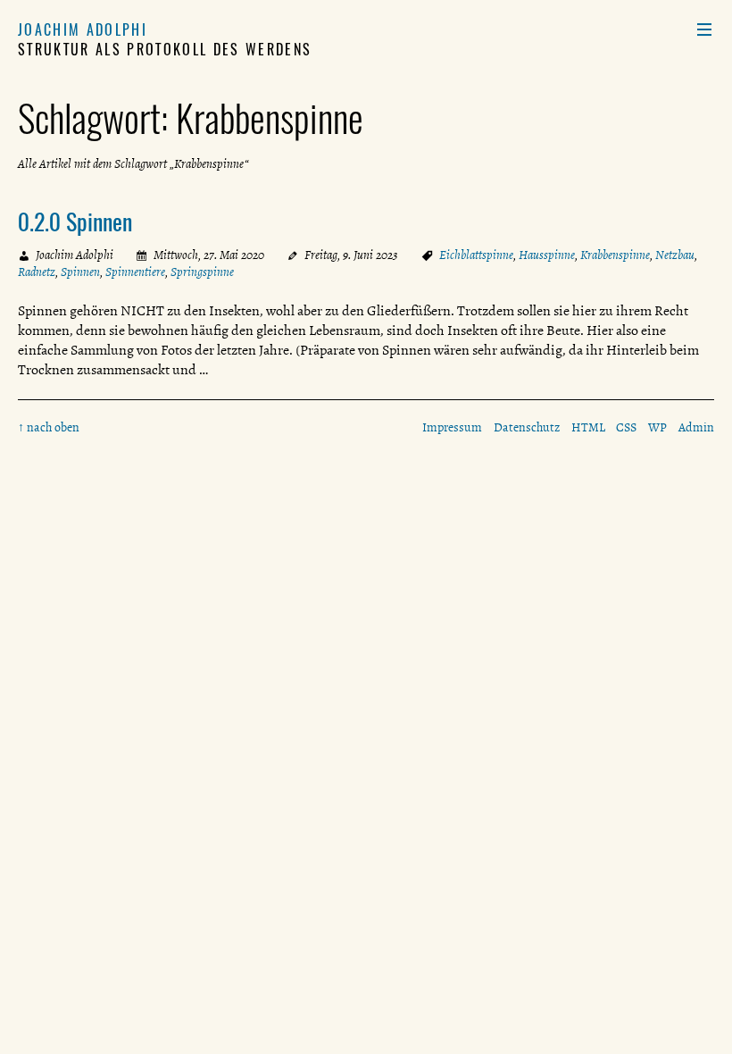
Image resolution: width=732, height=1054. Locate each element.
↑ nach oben (48, 427)
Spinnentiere (135, 272)
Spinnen (80, 272)
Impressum (452, 427)
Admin (696, 427)
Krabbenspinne (615, 255)
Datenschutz (527, 427)
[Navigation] (704, 29)
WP (657, 427)
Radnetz (36, 272)
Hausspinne (547, 255)
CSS (626, 427)
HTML (588, 427)
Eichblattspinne (476, 255)
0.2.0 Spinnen (75, 221)
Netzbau (675, 255)
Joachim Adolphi (82, 29)
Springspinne (202, 272)
